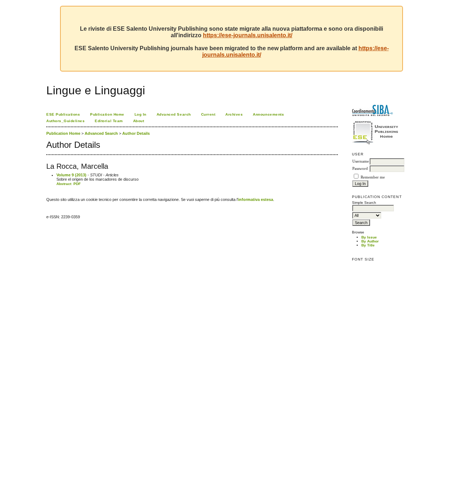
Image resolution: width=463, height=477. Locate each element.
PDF (77, 184)
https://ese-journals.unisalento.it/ (247, 35)
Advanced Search (174, 114)
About (138, 121)
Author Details (136, 133)
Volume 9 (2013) (71, 175)
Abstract (63, 184)
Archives (234, 114)
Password (360, 169)
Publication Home (107, 114)
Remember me (373, 177)
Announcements (268, 114)
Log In (140, 114)
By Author (370, 241)
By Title (368, 245)
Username (360, 161)
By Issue (369, 237)
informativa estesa (255, 199)
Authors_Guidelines (65, 121)
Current (208, 114)
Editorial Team (109, 121)
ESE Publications (63, 114)
